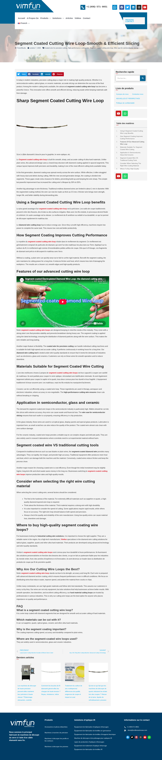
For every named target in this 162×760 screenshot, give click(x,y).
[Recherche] (142, 78)
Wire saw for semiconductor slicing (126, 48)
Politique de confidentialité (125, 103)
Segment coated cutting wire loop (101, 48)
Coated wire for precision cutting (56, 48)
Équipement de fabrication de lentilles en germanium (92, 731)
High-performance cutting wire (78, 48)
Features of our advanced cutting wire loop (132, 143)
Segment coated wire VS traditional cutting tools (129, 159)
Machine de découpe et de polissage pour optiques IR (93, 738)
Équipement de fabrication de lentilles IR (88, 749)
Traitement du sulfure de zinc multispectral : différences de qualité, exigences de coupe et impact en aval (73, 691)
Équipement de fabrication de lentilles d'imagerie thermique (95, 734)
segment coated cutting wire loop (53, 209)
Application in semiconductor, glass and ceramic (130, 154)
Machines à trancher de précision (56, 732)
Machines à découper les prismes (56, 746)
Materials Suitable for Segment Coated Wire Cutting (131, 148)
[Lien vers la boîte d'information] (115, 8)
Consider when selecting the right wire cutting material (130, 164)
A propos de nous (122, 94)
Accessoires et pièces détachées (56, 727)
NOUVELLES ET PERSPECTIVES (128, 98)
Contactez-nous (137, 94)
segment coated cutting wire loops (63, 373)
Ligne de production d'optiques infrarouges (89, 742)
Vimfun (64, 539)
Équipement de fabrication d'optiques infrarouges (91, 727)
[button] (49, 18)
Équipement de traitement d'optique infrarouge (90, 746)
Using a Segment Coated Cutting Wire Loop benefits (131, 132)
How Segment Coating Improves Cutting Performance (131, 137)
